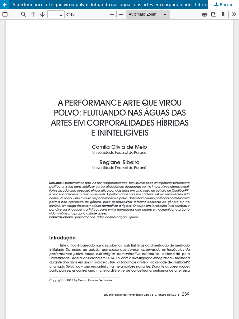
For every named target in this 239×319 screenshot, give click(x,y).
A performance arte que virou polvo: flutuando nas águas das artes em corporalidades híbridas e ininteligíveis (125, 4)
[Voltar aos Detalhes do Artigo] (4, 4)
